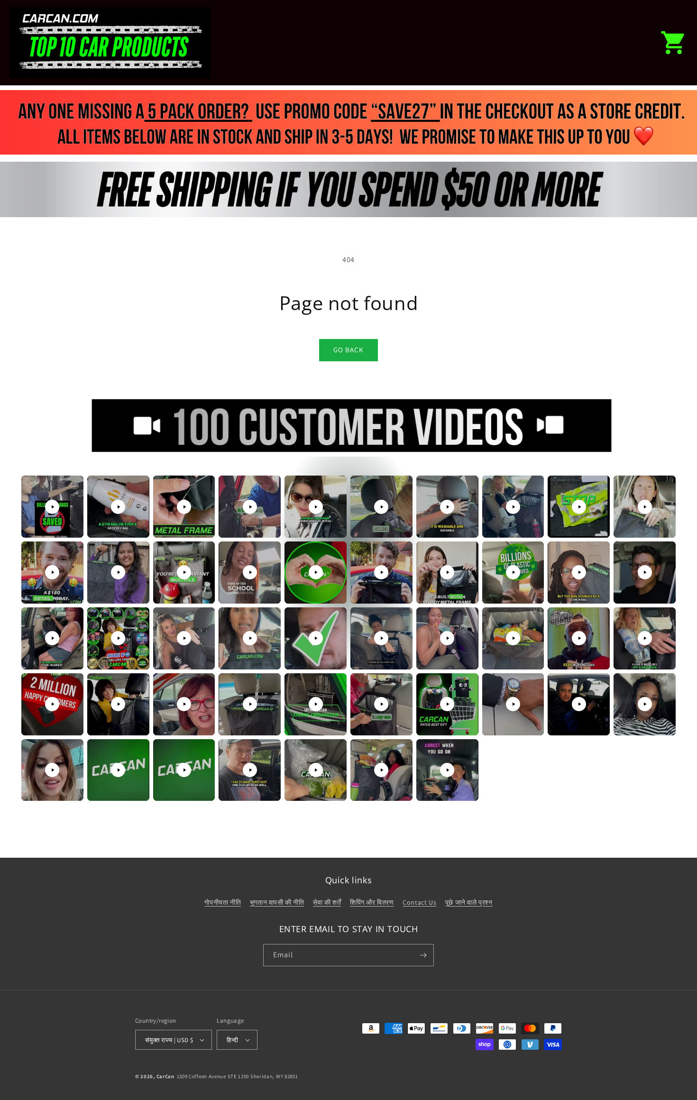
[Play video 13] (184, 572)
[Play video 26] (381, 638)
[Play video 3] (184, 507)
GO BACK (348, 349)
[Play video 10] (645, 507)
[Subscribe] (423, 955)
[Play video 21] (52, 638)
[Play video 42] (118, 770)
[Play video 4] (250, 507)
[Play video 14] (250, 572)
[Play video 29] (579, 638)
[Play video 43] (184, 770)
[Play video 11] (52, 572)
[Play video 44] (250, 770)
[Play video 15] (316, 572)
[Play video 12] (118, 572)
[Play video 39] (579, 704)
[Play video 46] (381, 770)
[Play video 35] (316, 704)
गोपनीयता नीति (222, 902)
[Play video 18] (513, 572)
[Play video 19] (579, 572)
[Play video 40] (645, 704)
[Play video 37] (447, 704)
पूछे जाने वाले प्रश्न (469, 902)
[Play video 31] (52, 704)
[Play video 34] (250, 704)
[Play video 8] (513, 507)
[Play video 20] (645, 572)
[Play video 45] (316, 770)
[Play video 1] (52, 507)
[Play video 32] (118, 704)
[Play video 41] (52, 770)
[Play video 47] (447, 770)
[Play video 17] (447, 572)
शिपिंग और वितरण (372, 902)
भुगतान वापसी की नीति (277, 902)
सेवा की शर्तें (327, 902)
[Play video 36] (381, 704)
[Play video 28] (513, 638)
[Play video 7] (447, 507)
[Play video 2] (118, 507)
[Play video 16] (381, 572)
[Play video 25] (316, 638)
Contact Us (419, 902)
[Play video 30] (645, 638)
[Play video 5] (316, 507)
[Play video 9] (579, 507)
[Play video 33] (184, 704)
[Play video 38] (513, 704)
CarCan (165, 1076)
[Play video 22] (118, 638)
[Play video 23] (184, 638)
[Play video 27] (447, 638)
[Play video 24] (250, 638)
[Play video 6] (381, 507)
